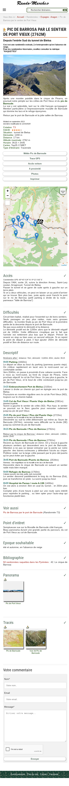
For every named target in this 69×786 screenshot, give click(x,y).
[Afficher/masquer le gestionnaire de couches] (63, 191)
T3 (14, 127)
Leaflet (64, 265)
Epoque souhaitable (18, 543)
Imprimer (34, 179)
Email (7, 693)
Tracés (8, 622)
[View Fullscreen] (7, 202)
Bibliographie (13, 558)
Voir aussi (10, 508)
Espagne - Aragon (49, 17)
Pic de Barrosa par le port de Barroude (23, 512)
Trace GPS (35, 158)
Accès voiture (35, 163)
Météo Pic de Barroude (35, 153)
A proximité (35, 169)
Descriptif (10, 353)
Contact (43, 774)
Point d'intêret (14, 523)
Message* (9, 706)
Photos (34, 174)
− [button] (8, 196)
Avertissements (18, 774)
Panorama (11, 575)
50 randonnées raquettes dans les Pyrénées (26, 562)
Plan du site (32, 774)
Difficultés (11, 312)
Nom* (7, 679)
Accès (8, 275)
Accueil (20, 17)
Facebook (53, 774)
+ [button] (8, 191)
